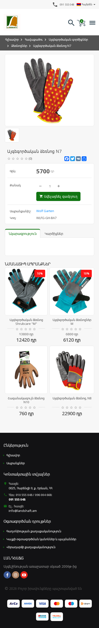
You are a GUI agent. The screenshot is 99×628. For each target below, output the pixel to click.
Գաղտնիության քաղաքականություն (33, 531)
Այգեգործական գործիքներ (68, 39)
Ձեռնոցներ (19, 46)
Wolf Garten (45, 211)
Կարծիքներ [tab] (54, 233)
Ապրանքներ (15, 463)
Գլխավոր (12, 39)
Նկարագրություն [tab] (23, 233)
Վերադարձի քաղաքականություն (31, 547)
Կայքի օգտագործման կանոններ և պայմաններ (41, 539)
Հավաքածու (34, 39)
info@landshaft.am (23, 511)
